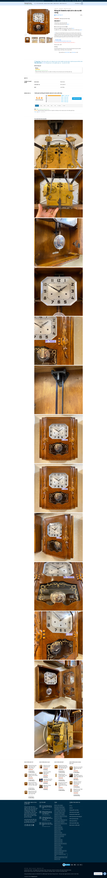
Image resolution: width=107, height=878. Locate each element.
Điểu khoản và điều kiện (74, 825)
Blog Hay (62, 0)
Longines (58, 810)
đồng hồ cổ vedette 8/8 (59, 852)
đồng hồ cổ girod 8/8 (58, 827)
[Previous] (26, 22)
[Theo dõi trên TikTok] (29, 825)
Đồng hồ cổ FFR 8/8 (63, 816)
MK (61, 810)
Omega (60, 812)
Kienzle (63, 809)
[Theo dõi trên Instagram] (27, 825)
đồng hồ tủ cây (57, 859)
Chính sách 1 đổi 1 (68, 0)
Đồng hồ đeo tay (63, 3)
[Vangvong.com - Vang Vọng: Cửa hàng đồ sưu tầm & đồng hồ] (28, 4)
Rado (63, 812)
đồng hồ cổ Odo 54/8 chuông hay (60, 843)
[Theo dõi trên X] (31, 825)
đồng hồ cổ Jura (57, 830)
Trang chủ (56, 8)
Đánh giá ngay (76, 98)
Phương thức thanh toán (74, 814)
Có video (59, 105)
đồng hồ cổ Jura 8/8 (58, 832)
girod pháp (56, 807)
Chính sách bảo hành (73, 818)
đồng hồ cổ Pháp (58, 845)
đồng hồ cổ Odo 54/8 (58, 841)
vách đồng (62, 87)
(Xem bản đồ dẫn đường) (66, 870)
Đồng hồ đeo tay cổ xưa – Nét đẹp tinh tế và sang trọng (47, 818)
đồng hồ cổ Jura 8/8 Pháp (59, 836)
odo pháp (56, 812)
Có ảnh (64, 105)
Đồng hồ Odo (56, 3)
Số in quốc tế (62, 84)
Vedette (63, 814)
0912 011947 (67, 52)
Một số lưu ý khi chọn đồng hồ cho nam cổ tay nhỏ (47, 824)
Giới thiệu (54, 0)
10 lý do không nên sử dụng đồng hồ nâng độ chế (47, 806)
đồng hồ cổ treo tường (58, 847)
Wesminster (62, 81)
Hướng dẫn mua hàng (73, 810)
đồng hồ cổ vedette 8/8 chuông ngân (60, 855)
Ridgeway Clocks (57, 814)
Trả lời (35, 111)
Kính (55, 810)
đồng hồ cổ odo (57, 838)
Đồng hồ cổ (57, 816)
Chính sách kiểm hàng (74, 823)
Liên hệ (58, 0)
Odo (64, 810)
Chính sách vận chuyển (74, 812)
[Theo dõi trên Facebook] (25, 825)
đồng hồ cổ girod (58, 825)
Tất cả (37, 105)
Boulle (56, 805)
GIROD (61, 805)
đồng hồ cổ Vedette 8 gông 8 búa (60, 850)
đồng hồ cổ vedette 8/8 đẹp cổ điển (61, 857)
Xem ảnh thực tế (59, 15)
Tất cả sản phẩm (39, 3)
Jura (60, 809)
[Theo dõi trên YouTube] (82, 0)
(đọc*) (68, 24)
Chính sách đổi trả (73, 820)
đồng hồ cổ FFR (64, 823)
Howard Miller (62, 807)
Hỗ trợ (70, 805)
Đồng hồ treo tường (48, 3)
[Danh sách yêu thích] (77, 1)
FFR (58, 805)
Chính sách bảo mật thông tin (75, 816)
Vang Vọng (61, 8)
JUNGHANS (57, 809)
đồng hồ (62, 821)
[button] (74, 1)
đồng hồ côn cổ (57, 823)
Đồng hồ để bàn (57, 821)
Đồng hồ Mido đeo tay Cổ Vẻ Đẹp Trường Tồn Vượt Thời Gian (47, 812)
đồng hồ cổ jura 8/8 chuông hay (60, 834)
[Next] (51, 22)
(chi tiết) (44, 62)
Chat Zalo (73, 52)
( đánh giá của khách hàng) (64, 18)
